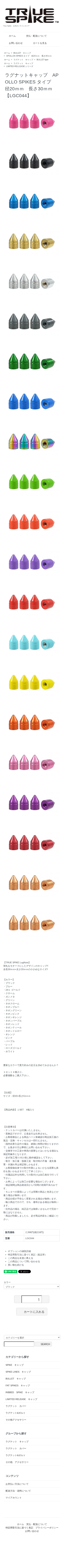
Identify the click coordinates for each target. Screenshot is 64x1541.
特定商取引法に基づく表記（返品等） (27, 1254)
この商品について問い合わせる (24, 1261)
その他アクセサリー (16, 1419)
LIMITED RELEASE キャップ (21, 1399)
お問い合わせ (16, 43)
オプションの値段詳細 (19, 1251)
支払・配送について (36, 36)
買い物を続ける (16, 1265)
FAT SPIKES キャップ (18, 1385)
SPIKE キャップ (15, 1365)
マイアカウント (14, 1497)
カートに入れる (34, 1311)
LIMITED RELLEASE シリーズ (19, 66)
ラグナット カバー (16, 1406)
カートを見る (40, 43)
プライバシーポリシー (46, 1527)
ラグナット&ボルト (15, 1413)
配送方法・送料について (18, 1490)
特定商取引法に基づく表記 (19, 1527)
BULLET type (42, 60)
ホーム (12, 36)
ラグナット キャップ (23, 60)
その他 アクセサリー (17, 1462)
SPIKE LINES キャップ (18, 1371)
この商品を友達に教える (20, 1258)
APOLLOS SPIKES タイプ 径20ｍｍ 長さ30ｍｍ (29, 56)
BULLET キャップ (22, 53)
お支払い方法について (17, 1484)
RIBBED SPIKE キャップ (20, 1392)
